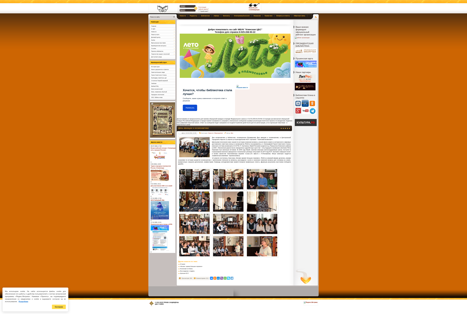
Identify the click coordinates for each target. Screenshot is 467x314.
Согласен (59, 307)
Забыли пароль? (203, 9)
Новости (210, 133)
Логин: (183, 6)
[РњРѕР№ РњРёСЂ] (218, 278)
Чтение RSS (316, 16)
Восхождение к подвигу (187, 271)
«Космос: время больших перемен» (191, 266)
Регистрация (202, 7)
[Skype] (228, 278)
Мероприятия (218, 133)
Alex (232, 133)
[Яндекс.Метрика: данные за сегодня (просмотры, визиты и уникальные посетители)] (311, 302)
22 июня (182, 264)
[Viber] (221, 278)
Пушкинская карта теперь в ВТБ (161, 224)
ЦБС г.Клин (159, 304)
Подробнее (23, 301)
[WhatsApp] (225, 278)
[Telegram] (231, 278)
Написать (190, 108)
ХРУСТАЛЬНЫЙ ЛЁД (157, 200)
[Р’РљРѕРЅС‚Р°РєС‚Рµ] (211, 278)
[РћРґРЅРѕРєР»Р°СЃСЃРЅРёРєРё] (214, 278)
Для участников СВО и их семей (161, 186)
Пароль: (182, 10)
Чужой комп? (204, 11)
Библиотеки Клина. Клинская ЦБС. (162, 8)
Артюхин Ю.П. (184, 273)
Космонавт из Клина (186, 268)
